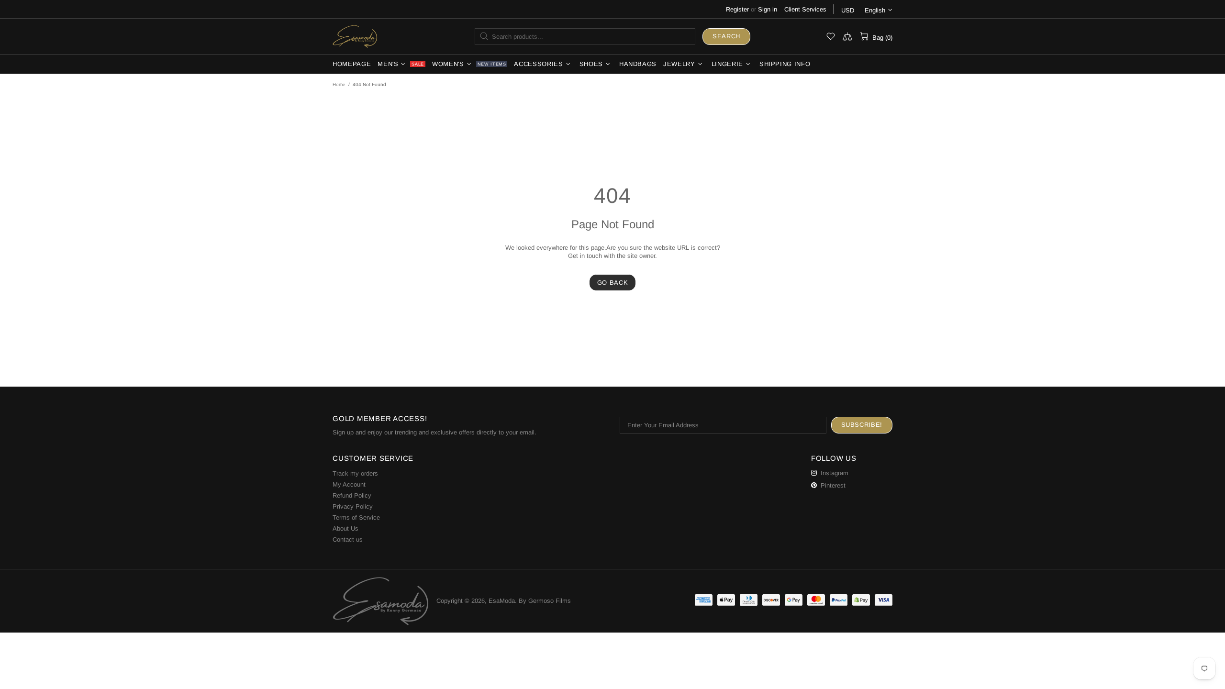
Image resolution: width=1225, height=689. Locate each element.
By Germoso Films (545, 600)
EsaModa (355, 36)
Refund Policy (352, 495)
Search (726, 36)
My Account (349, 484)
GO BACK (612, 282)
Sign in (767, 9)
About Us (345, 528)
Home (339, 84)
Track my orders (355, 473)
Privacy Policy (353, 506)
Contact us (348, 539)
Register (737, 9)
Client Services (805, 9)
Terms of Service (356, 517)
